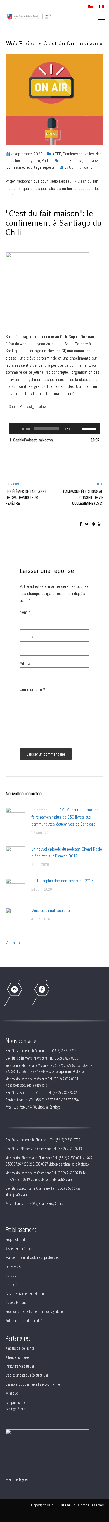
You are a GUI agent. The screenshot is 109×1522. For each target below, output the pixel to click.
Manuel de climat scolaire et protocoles (32, 1257)
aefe (64, 160)
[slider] (90, 428)
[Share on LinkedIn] (99, 524)
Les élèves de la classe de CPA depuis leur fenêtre (26, 497)
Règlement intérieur (19, 1248)
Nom (25, 612)
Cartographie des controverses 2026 (62, 881)
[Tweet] (87, 524)
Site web (27, 663)
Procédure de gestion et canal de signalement (36, 1311)
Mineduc (12, 1393)
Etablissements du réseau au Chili (27, 1375)
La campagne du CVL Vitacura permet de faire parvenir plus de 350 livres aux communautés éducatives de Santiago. (65, 817)
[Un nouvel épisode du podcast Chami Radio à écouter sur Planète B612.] (15, 856)
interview (91, 160)
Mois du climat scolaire (50, 910)
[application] (54, 428)
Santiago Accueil (16, 1408)
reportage (33, 167)
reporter (49, 167)
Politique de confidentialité (24, 1320)
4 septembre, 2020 (26, 154)
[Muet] (77, 429)
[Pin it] (93, 524)
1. (31, 439)
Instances (11, 1284)
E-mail (27, 638)
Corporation (14, 1275)
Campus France (15, 1402)
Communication (81, 167)
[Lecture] (16, 429)
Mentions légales (17, 1479)
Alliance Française (17, 1357)
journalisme (15, 167)
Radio (46, 160)
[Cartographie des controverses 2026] (15, 887)
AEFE (57, 154)
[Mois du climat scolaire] (15, 917)
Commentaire (32, 689)
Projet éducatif (15, 1239)
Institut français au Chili (20, 1366)
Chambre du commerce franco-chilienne (33, 1384)
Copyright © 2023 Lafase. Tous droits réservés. (68, 1505)
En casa (75, 160)
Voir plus (13, 943)
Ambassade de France (20, 1348)
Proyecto (32, 160)
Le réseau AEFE (15, 1266)
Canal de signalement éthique (25, 1293)
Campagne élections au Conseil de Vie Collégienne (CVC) (83, 497)
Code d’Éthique (16, 1302)
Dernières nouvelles (78, 154)
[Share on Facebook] (81, 524)
